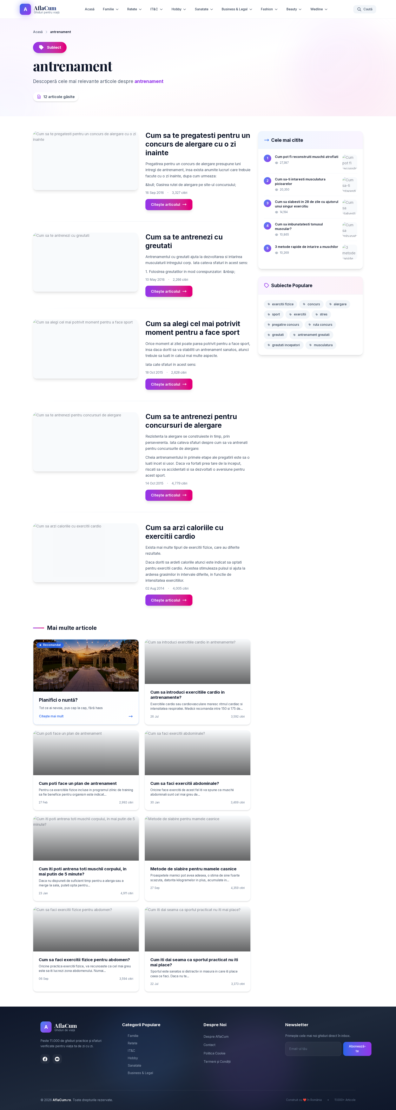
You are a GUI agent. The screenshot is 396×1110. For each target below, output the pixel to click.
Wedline (316, 9)
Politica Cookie (214, 1053)
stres (323, 314)
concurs (314, 304)
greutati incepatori (286, 345)
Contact (209, 1045)
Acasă (89, 9)
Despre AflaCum (216, 1037)
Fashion (267, 9)
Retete (132, 9)
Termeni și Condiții (217, 1062)
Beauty (291, 9)
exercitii (300, 314)
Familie (108, 9)
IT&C (154, 9)
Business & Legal (235, 9)
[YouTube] (57, 1059)
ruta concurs (322, 325)
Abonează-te (357, 1048)
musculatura (323, 345)
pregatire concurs (285, 325)
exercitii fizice (282, 304)
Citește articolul (165, 204)
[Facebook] (45, 1059)
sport (276, 314)
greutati (278, 335)
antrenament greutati (314, 335)
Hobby (177, 9)
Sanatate (201, 9)
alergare (340, 304)
